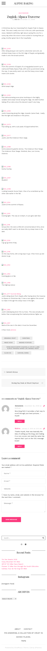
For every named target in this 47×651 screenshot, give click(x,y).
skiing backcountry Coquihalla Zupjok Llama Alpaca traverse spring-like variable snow (22, 347)
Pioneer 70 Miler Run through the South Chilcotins (20, 566)
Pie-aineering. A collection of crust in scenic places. (23, 635)
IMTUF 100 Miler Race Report (12, 564)
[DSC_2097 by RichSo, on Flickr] (6, 175)
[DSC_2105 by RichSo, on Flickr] (6, 211)
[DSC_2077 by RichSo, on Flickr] (6, 133)
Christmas (26, 338)
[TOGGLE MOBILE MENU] (4, 3)
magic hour (8, 342)
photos (13, 330)
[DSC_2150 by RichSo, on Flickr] (6, 263)
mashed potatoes (25, 342)
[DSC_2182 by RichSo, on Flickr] (6, 307)
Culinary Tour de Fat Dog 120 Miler (14, 569)
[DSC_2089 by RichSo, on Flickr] (6, 164)
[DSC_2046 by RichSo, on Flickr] (6, 82)
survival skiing (23, 353)
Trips (23, 641)
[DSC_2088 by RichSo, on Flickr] (6, 144)
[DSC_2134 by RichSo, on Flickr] (6, 238)
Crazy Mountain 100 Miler (11, 562)
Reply (20, 421)
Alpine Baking (23, 3)
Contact (28, 629)
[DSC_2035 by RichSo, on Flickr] (6, 46)
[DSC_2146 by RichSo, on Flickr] (6, 249)
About (18, 629)
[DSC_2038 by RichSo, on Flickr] (6, 62)
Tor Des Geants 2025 (9, 559)
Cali (30, 647)
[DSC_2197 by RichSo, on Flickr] (6, 321)
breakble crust (10, 338)
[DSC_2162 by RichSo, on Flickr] (6, 271)
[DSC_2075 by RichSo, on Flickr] (6, 122)
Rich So (17, 19)
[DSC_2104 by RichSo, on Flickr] (6, 200)
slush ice (7, 353)
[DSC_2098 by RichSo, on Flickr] (6, 186)
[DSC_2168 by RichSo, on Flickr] (6, 280)
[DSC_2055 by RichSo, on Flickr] (6, 93)
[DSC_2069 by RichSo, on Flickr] (6, 108)
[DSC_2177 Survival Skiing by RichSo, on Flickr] (11, 291)
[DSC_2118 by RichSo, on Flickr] (6, 222)
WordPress (18, 647)
